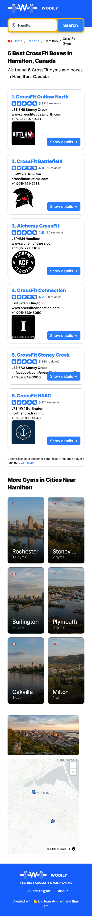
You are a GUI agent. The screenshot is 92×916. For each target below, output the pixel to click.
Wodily (50, 8)
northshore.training (28, 413)
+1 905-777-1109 (26, 248)
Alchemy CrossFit (38, 226)
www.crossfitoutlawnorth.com (36, 114)
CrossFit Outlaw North (42, 97)
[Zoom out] (73, 771)
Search (70, 25)
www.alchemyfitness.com (33, 243)
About (63, 891)
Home (17, 41)
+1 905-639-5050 (27, 313)
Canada (33, 41)
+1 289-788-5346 (26, 418)
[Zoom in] (73, 765)
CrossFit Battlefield (40, 161)
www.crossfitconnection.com (36, 308)
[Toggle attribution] (73, 849)
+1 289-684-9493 (26, 119)
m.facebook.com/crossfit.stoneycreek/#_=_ (46, 372)
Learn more (26, 462)
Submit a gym (39, 891)
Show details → (64, 141)
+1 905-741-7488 (26, 183)
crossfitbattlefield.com (30, 179)
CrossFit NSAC (34, 396)
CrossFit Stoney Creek (43, 355)
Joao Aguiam (53, 901)
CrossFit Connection (41, 290)
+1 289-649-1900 (26, 377)
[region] (43, 806)
